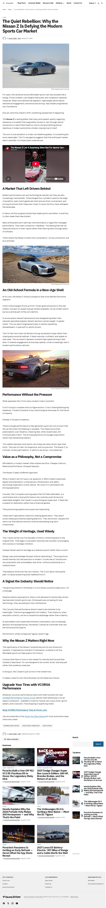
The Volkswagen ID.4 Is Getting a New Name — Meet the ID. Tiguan (93, 803)
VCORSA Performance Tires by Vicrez (19, 698)
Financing (48, 884)
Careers (5, 884)
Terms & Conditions (29, 897)
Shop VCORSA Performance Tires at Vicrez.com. (24, 710)
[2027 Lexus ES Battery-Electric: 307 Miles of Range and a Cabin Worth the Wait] (53, 834)
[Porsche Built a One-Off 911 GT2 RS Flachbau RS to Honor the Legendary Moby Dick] (18, 757)
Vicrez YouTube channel (35, 716)
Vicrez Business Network (96, 884)
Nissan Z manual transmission (31, 725)
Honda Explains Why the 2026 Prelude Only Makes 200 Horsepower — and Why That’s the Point (93, 790)
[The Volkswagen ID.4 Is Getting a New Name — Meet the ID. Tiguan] (53, 795)
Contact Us (48, 887)
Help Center (49, 880)
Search (75, 737)
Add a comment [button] (12, 739)
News (9, 9)
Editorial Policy (74, 897)
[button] (3, 3)
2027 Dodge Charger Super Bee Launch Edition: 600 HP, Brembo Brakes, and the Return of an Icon (93, 776)
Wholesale (91, 880)
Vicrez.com (6, 880)
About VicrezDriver (8, 887)
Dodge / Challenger (43, 767)
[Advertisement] (88, 840)
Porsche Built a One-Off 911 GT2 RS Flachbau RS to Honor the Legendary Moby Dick (93, 762)
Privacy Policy (39, 897)
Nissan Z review (47, 725)
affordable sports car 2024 (11, 725)
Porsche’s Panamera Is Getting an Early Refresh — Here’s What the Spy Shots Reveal (93, 815)
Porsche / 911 (10, 767)
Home (4, 9)
